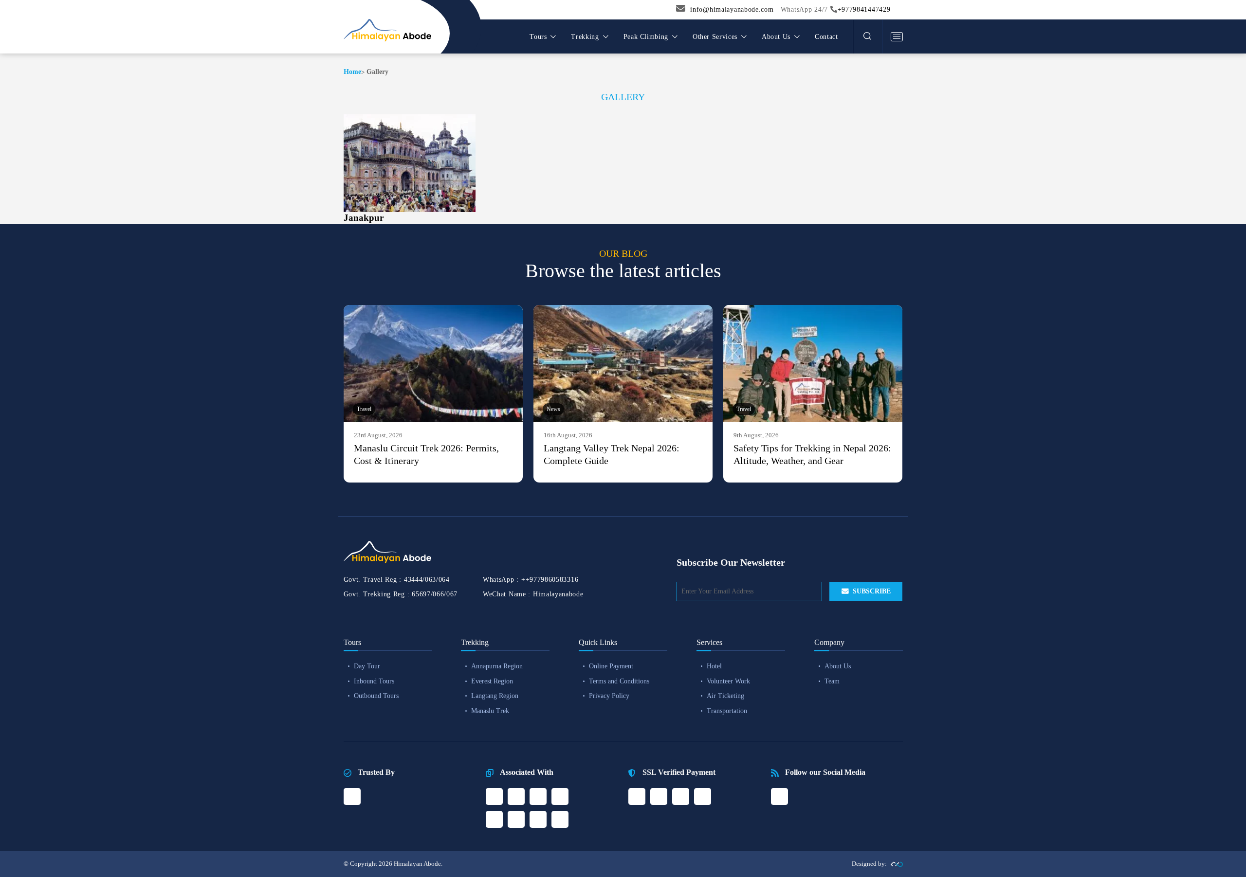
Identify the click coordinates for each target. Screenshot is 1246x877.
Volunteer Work (728, 681)
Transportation (727, 711)
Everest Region (492, 681)
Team (832, 681)
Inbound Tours (374, 681)
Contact (826, 37)
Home (352, 71)
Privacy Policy (609, 695)
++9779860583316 (549, 579)
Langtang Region (494, 695)
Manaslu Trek (490, 711)
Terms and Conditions (619, 681)
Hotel (714, 666)
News (553, 409)
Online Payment (611, 666)
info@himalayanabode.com (731, 9)
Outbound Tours (376, 695)
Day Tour (367, 666)
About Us (838, 666)
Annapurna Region (497, 666)
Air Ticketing (725, 695)
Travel (364, 409)
